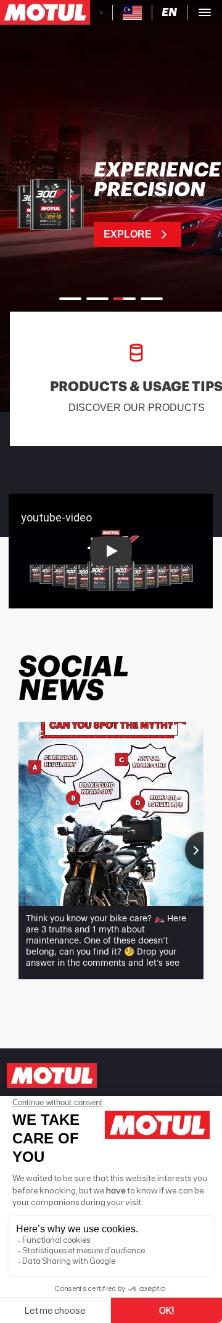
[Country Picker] (132, 13)
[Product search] (101, 12)
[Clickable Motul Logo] (45, 12)
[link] (111, 203)
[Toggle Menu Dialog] (204, 12)
